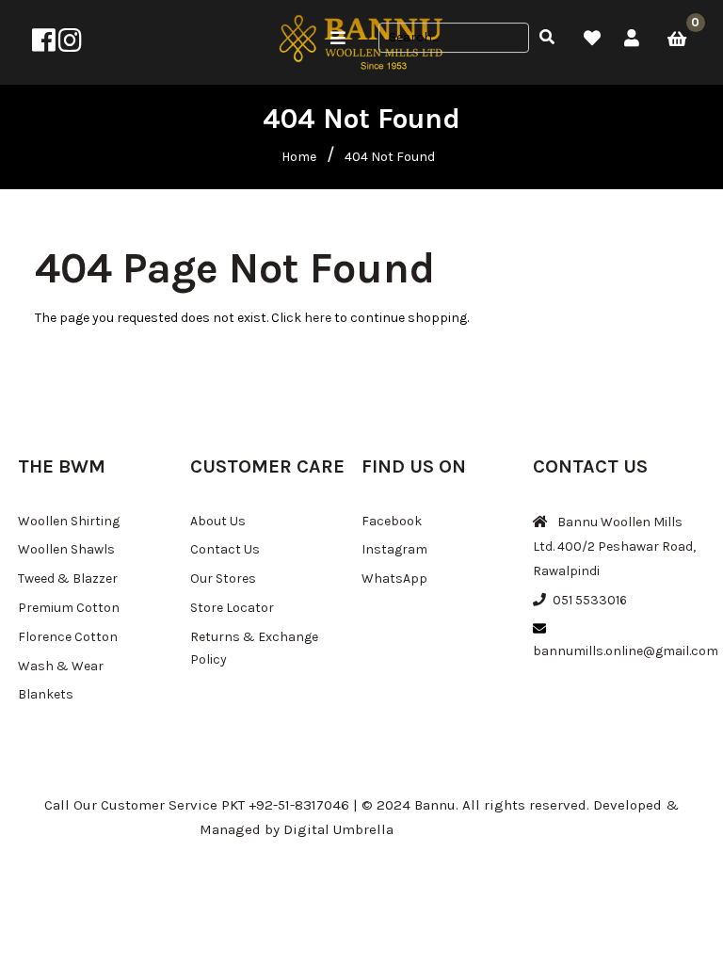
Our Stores (223, 578)
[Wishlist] (592, 38)
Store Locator (232, 608)
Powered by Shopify (460, 829)
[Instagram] (70, 46)
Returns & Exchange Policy (254, 648)
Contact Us (225, 549)
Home (298, 157)
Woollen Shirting (69, 521)
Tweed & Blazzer (68, 578)
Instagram (394, 549)
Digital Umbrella (338, 829)
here (317, 318)
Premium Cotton (69, 608)
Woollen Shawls (66, 549)
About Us (218, 521)
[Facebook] (44, 46)
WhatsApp (394, 578)
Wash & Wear (61, 666)
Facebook (392, 521)
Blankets (45, 694)
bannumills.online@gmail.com (625, 651)
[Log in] (631, 38)
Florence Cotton (68, 637)
